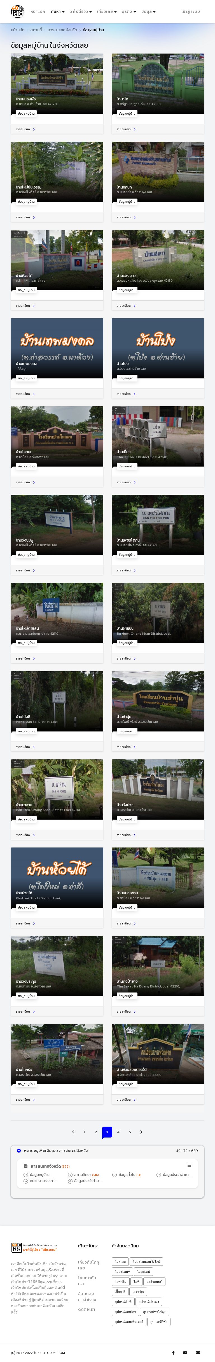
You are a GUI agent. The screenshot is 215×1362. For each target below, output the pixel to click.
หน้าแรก (38, 12)
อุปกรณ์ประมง (149, 1302)
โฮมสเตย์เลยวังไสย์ (146, 1262)
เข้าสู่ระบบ (190, 12)
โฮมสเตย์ (143, 1272)
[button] (107, 1166)
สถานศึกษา (86, 1174)
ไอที (136, 1282)
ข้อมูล (146, 12)
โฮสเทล (120, 1262)
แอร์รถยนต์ (154, 1282)
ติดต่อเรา (86, 1309)
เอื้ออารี (120, 1292)
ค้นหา (58, 11)
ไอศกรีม (121, 1282)
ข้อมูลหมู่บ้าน (37, 1177)
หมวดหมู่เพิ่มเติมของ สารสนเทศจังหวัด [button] (55, 1150)
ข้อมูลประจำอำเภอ (173, 1177)
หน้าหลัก (17, 30)
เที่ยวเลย (105, 12)
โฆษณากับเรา (87, 1281)
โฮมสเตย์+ (122, 1272)
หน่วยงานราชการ (40, 1183)
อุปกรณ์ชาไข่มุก (154, 1312)
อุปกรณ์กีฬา (158, 1322)
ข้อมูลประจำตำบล (84, 1183)
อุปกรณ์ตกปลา (125, 1312)
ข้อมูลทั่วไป (129, 1174)
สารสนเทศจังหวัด (62, 30)
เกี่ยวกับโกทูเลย (88, 1265)
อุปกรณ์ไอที (123, 1302)
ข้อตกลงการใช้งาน (87, 1297)
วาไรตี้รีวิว (79, 12)
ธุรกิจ (127, 12)
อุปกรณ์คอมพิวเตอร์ (129, 1322)
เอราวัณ (138, 1292)
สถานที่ (36, 30)
